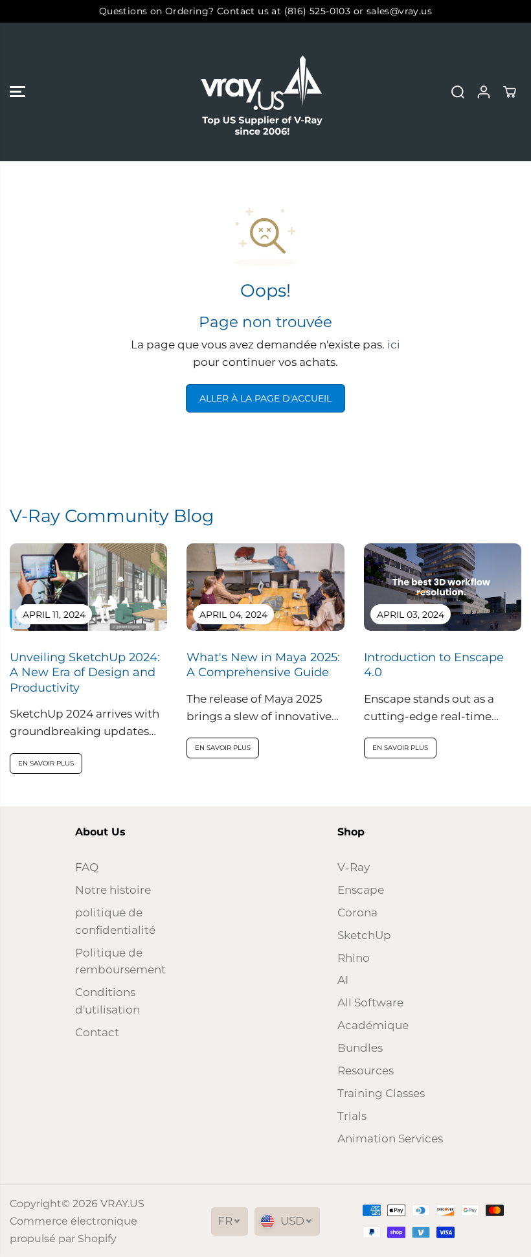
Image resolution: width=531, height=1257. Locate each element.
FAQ (86, 867)
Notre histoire (113, 889)
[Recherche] (457, 92)
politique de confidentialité (115, 921)
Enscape (360, 889)
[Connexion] (483, 92)
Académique (373, 1025)
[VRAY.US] (262, 91)
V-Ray (353, 867)
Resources (365, 1070)
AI (342, 979)
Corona (357, 912)
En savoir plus (46, 763)
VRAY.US (122, 1203)
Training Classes (381, 1093)
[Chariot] (509, 92)
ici (393, 344)
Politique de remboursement (120, 961)
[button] (17, 92)
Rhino (353, 957)
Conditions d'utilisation (107, 1001)
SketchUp (364, 935)
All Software (370, 1002)
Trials (352, 1115)
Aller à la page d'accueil (265, 398)
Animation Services (390, 1138)
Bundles (360, 1047)
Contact (97, 1032)
